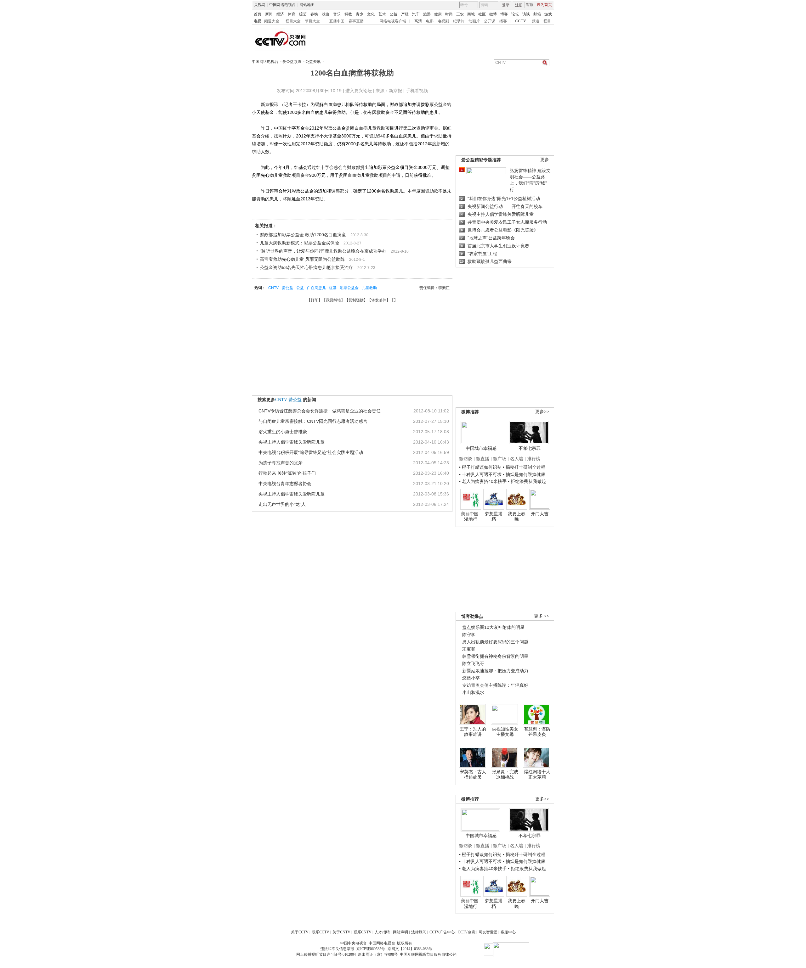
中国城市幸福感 (481, 448)
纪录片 (458, 21)
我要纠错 (333, 300)
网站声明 (400, 932)
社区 (482, 14)
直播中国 (336, 21)
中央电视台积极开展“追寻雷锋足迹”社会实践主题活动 (310, 452)
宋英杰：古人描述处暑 (473, 774)
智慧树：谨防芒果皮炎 (537, 731)
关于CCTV (300, 932)
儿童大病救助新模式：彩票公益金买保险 (299, 242)
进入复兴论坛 (358, 90)
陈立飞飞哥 (473, 663)
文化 (371, 14)
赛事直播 (356, 21)
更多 (544, 159)
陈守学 (468, 634)
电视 (257, 21)
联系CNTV (363, 932)
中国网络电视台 (282, 5)
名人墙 (516, 458)
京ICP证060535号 (370, 949)
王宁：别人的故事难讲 (473, 731)
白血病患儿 (316, 288)
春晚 (314, 14)
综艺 (303, 14)
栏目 (547, 21)
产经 (405, 14)
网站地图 (307, 5)
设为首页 (544, 5)
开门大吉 (539, 513)
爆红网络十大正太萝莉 (537, 774)
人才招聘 (382, 932)
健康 (438, 14)
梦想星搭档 (493, 516)
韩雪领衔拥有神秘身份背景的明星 (495, 656)
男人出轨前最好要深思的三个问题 (495, 641)
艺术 (382, 14)
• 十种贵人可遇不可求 (481, 474)
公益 (393, 14)
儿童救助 (369, 288)
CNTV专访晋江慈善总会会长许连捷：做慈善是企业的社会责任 (319, 410)
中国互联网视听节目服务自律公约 (428, 954)
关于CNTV (341, 932)
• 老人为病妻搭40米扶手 (483, 481)
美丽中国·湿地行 (470, 516)
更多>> (542, 411)
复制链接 (356, 300)
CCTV (520, 21)
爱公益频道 (291, 61)
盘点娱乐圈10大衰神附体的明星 (493, 627)
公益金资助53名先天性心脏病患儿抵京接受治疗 (306, 267)
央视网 (259, 5)
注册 (519, 5)
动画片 (474, 21)
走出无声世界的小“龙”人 (282, 504)
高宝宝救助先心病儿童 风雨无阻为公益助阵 (302, 259)
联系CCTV (320, 932)
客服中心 (508, 932)
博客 (504, 14)
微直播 (482, 458)
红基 (333, 288)
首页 (257, 14)
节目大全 (312, 21)
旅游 (427, 14)
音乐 (337, 14)
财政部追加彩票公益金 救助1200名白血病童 (303, 234)
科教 (348, 14)
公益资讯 (313, 61)
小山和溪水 (473, 692)
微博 (493, 14)
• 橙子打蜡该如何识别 (480, 467)
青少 (359, 14)
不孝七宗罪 (530, 448)
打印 (314, 300)
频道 (535, 21)
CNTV (273, 288)
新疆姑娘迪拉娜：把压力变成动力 (495, 670)
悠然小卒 (471, 677)
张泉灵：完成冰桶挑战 (505, 774)
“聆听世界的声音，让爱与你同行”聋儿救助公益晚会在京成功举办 (323, 251)
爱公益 (287, 288)
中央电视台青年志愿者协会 (284, 483)
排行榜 (533, 458)
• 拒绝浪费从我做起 (527, 481)
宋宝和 (468, 649)
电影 (430, 21)
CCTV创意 (466, 932)
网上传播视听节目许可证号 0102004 (326, 954)
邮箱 (537, 14)
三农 (460, 14)
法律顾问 (418, 932)
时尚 (449, 14)
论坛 (515, 14)
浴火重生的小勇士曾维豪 (282, 431)
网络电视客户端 (393, 21)
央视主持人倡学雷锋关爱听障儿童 (291, 442)
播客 (503, 21)
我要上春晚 (516, 516)
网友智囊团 (488, 932)
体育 (291, 14)
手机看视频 (417, 90)
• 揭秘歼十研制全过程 (524, 467)
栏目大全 (293, 21)
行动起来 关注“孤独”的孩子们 (287, 473)
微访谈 (465, 458)
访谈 (526, 14)
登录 (505, 5)
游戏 (548, 14)
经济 (280, 14)
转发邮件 (378, 300)
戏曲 (325, 14)
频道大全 (271, 21)
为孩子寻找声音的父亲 (280, 462)
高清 (418, 21)
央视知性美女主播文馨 (505, 731)
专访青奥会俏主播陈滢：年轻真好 (495, 685)
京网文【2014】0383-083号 (410, 949)
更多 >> (541, 616)
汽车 (416, 14)
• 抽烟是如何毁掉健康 (524, 474)
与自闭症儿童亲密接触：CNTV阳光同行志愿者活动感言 (312, 421)
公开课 (489, 21)
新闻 (269, 14)
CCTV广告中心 (442, 932)
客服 (530, 5)
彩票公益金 (349, 288)
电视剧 (443, 21)
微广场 (499, 458)
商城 (471, 14)
